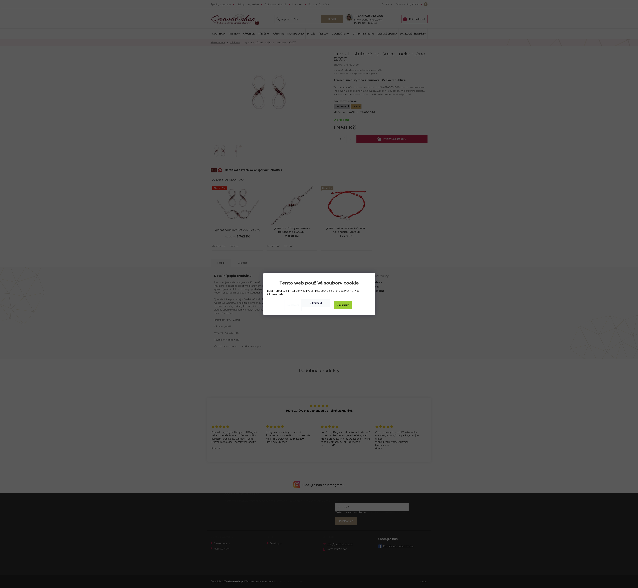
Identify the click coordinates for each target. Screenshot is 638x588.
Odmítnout (316, 303)
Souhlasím (343, 305)
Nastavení (293, 305)
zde (281, 294)
